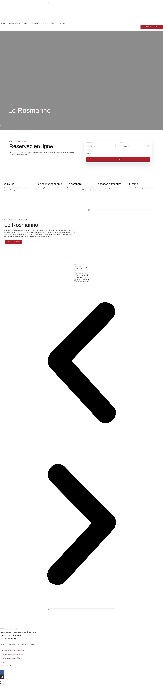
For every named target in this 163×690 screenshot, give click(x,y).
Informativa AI (6, 666)
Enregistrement (90, 142)
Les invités (89, 149)
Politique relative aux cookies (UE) (12, 654)
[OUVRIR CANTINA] (28, 23)
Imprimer (5, 662)
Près (119, 159)
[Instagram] (2, 676)
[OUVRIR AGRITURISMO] (47, 23)
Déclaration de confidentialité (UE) (13, 650)
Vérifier (121, 142)
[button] (81, 363)
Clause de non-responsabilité (11, 658)
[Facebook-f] (2, 672)
